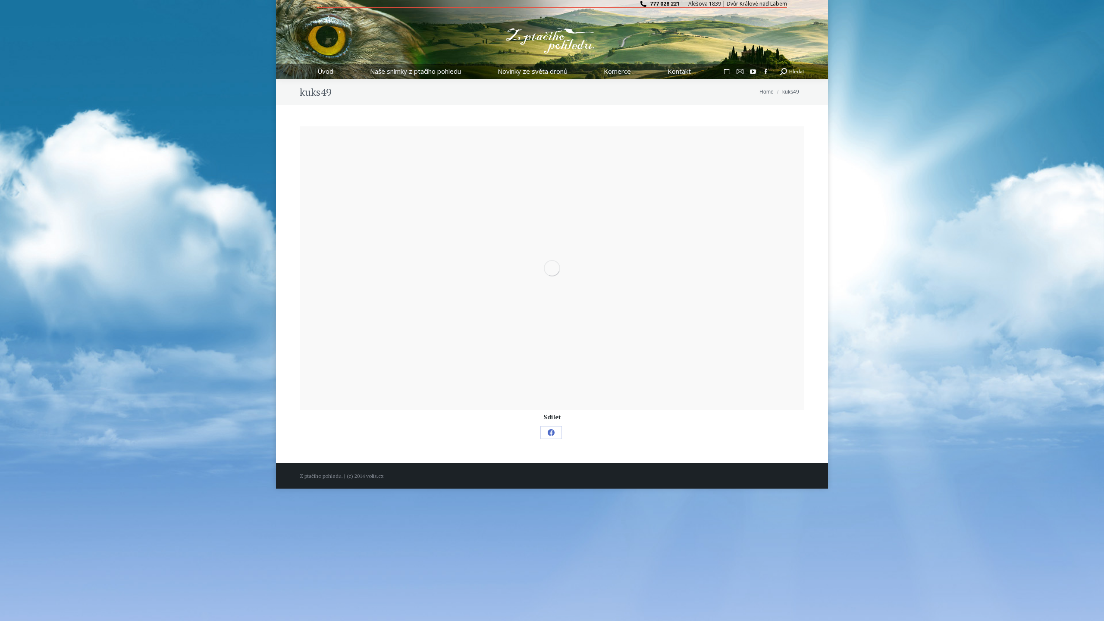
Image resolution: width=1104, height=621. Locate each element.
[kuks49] (552, 268)
